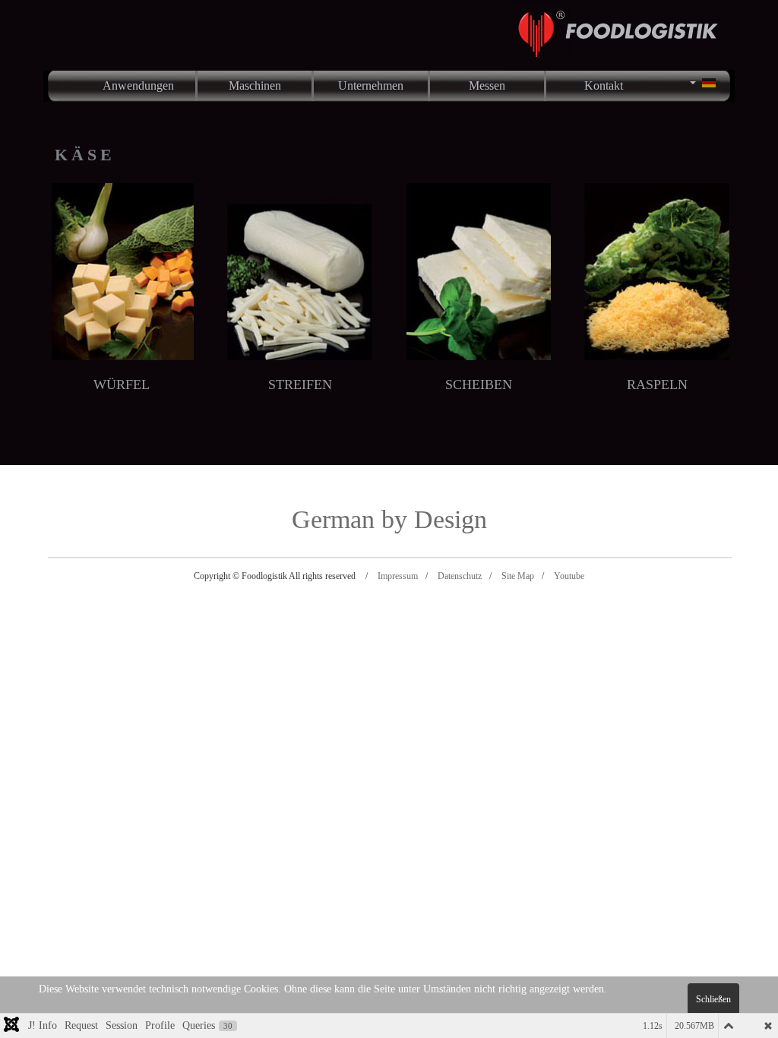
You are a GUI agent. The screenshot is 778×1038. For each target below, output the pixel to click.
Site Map (517, 576)
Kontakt (603, 85)
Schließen (713, 999)
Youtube (569, 576)
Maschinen (255, 85)
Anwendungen (138, 85)
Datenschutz (460, 576)
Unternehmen (370, 85)
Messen (487, 85)
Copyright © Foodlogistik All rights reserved (275, 576)
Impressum (398, 576)
